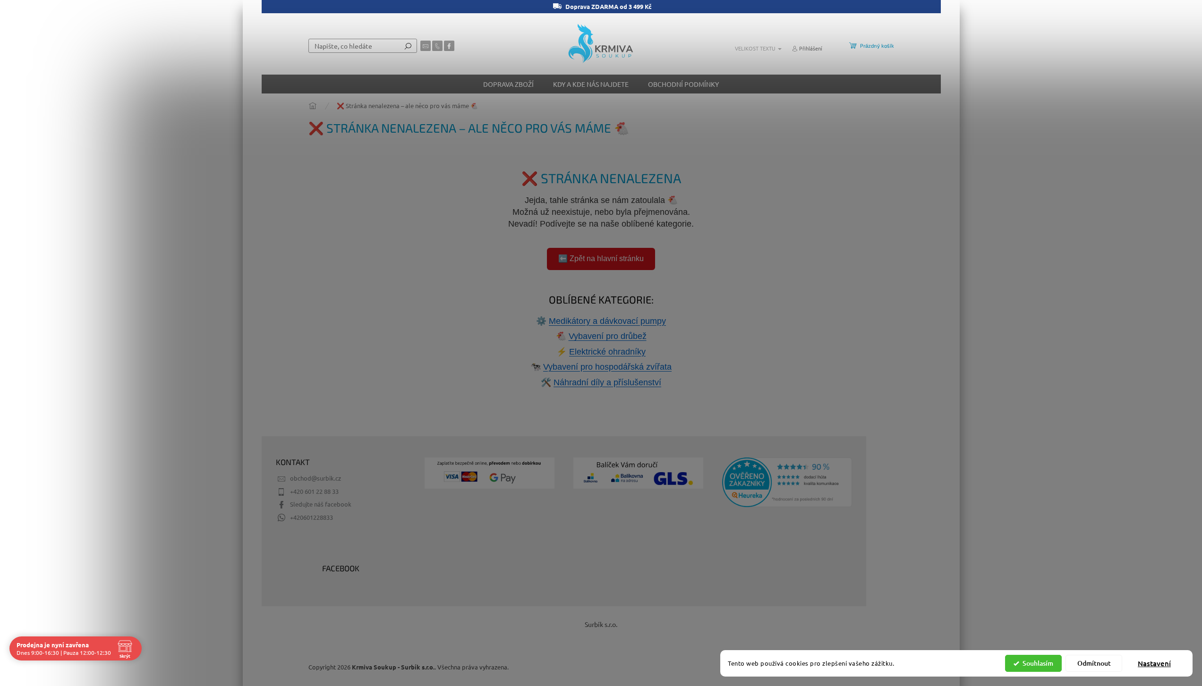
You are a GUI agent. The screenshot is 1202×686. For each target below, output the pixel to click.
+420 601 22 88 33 (314, 491)
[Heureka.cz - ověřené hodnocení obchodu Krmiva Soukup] (787, 482)
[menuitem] (508, 84)
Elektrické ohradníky (607, 351)
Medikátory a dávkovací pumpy (607, 321)
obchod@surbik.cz (315, 478)
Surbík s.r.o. (601, 624)
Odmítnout (1094, 663)
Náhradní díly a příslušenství (607, 382)
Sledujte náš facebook (320, 504)
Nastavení (1154, 663)
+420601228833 (311, 517)
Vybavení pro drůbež (608, 336)
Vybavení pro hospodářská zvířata (607, 367)
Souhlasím (1038, 663)
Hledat (408, 46)
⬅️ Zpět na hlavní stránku (601, 258)
